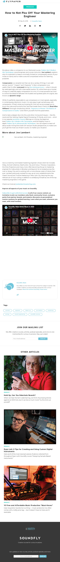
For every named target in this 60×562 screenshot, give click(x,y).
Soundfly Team (37, 21)
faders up (28, 310)
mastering (50, 310)
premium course (19, 119)
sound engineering (20, 314)
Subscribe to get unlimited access (15, 193)
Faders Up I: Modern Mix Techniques (19, 121)
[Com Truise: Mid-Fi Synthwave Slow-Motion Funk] (30, 257)
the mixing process (37, 87)
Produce (30, 7)
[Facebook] (20, 26)
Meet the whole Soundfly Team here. (35, 289)
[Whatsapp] (35, 26)
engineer (17, 310)
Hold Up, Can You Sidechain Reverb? (19, 395)
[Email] (40, 26)
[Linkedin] (30, 26)
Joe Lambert (39, 310)
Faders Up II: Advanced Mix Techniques (21, 123)
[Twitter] (25, 26)
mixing (7, 314)
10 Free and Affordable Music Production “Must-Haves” (28, 505)
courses (7, 310)
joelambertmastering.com (26, 184)
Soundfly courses (35, 314)
